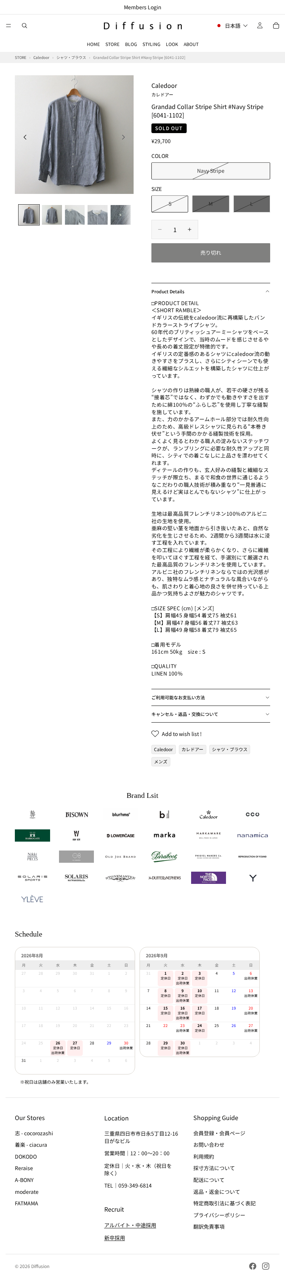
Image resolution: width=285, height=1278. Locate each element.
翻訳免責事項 (209, 1227)
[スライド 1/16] (29, 215)
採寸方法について (214, 1168)
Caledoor (164, 89)
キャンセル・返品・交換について (184, 714)
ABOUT (191, 44)
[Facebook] (252, 1266)
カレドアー (192, 749)
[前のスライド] (23, 138)
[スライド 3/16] (75, 215)
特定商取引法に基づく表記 (224, 1203)
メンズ (160, 761)
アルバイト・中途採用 (130, 1225)
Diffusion (40, 1266)
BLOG (131, 44)
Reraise (24, 1168)
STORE (112, 44)
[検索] (24, 25)
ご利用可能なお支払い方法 (178, 697)
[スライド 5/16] (121, 215)
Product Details (167, 291)
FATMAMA (26, 1203)
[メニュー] (8, 25)
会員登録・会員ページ (219, 1133)
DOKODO (26, 1156)
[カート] (276, 25)
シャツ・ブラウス (230, 749)
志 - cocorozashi (34, 1133)
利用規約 (203, 1156)
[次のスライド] (125, 138)
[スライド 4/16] (98, 215)
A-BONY (24, 1179)
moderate (27, 1191)
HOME (93, 44)
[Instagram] (265, 1266)
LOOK (172, 44)
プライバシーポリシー (219, 1215)
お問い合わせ (209, 1144)
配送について (209, 1179)
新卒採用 (114, 1237)
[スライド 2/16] (52, 215)
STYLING (151, 44)
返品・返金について (216, 1191)
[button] (232, 25)
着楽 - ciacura (31, 1144)
